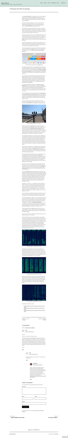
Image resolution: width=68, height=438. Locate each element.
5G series (27, 19)
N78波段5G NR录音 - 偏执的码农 (30, 327)
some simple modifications (37, 201)
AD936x (40, 69)
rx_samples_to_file (27, 171)
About (41, 2)
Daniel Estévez (5, 3)
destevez (24, 319)
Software (44, 318)
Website (23, 401)
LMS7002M (44, 69)
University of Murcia (34, 94)
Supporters (63, 2)
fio (38, 172)
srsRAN (34, 17)
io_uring (23, 189)
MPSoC (31, 161)
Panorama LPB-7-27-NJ (30, 101)
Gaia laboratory (43, 93)
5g (45, 319)
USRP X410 (32, 125)
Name (23, 396)
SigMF (28, 211)
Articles (45, 2)
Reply (23, 349)
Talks (48, 2)
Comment (24, 386)
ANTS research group (27, 94)
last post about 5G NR (27, 16)
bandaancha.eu (40, 64)
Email (36, 396)
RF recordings (53, 2)
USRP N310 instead (36, 148)
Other (58, 2)
